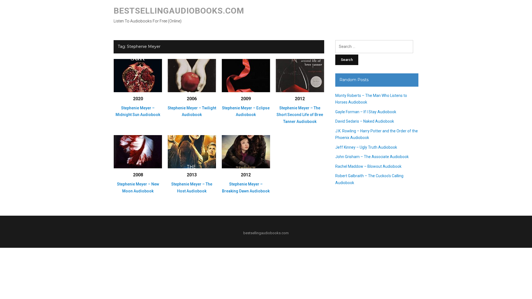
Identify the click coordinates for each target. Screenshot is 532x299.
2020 (138, 98)
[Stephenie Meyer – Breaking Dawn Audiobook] (246, 151)
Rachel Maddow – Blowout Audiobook (368, 166)
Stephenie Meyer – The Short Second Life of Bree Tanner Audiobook (300, 115)
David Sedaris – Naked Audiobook (364, 121)
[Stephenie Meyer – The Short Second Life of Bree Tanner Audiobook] (300, 75)
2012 (300, 98)
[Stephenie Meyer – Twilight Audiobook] (192, 75)
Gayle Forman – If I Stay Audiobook (365, 112)
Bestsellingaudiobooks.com (179, 11)
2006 (192, 98)
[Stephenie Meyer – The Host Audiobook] (192, 151)
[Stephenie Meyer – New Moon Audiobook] (138, 151)
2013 (192, 174)
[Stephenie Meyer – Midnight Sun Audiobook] (138, 75)
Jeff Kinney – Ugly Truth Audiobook (366, 147)
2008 (138, 174)
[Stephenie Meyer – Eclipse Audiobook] (246, 75)
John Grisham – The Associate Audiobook (372, 156)
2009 (246, 98)
